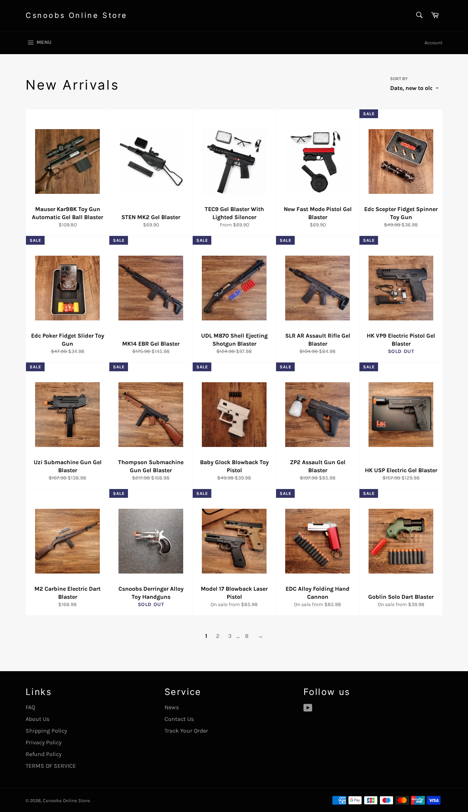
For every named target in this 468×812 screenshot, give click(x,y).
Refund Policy (43, 754)
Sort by (399, 78)
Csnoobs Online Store (77, 15)
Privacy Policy (43, 742)
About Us (37, 718)
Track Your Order (186, 730)
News (172, 707)
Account (433, 42)
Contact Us (179, 718)
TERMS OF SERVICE (51, 765)
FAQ (30, 707)
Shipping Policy (46, 730)
